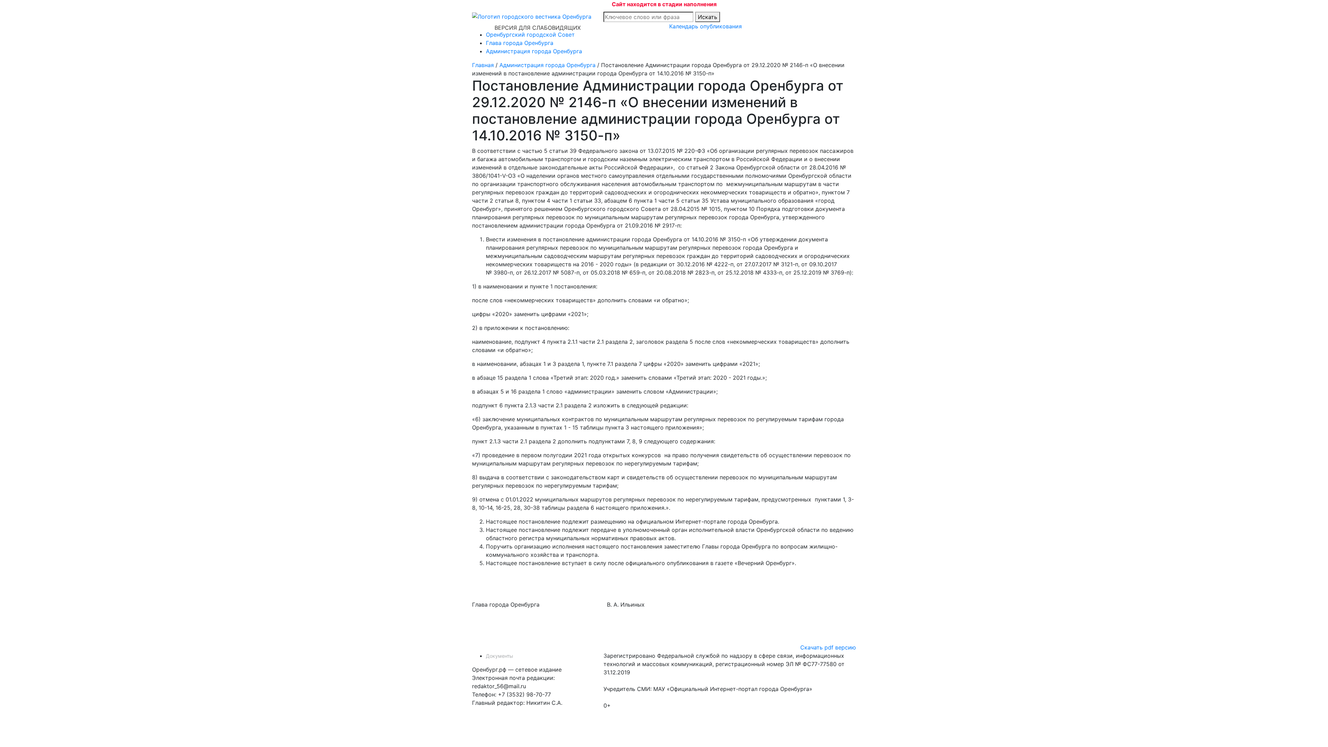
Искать (707, 16)
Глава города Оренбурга (519, 42)
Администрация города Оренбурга (534, 51)
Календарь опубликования (705, 26)
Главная (483, 65)
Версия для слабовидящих (538, 27)
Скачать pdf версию (828, 647)
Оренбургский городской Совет (530, 34)
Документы (499, 656)
